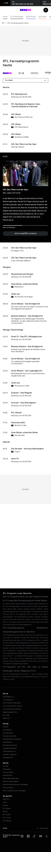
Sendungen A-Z (8, 697)
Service (5, 763)
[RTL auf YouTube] (40, 836)
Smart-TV (6, 718)
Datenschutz (7, 775)
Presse (5, 805)
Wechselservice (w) (10, 745)
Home (5, 828)
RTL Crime (6, 814)
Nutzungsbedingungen (11, 778)
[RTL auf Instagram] (28, 836)
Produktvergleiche (9, 736)
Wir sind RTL (7, 796)
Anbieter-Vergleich (10, 754)
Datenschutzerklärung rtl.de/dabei (15, 784)
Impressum (7, 769)
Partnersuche (8, 733)
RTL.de (5, 694)
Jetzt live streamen (25, 233)
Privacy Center (8, 772)
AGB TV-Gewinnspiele (11, 781)
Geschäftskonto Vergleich (12, 739)
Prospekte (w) (8, 757)
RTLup (5, 811)
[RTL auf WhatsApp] (46, 836)
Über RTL (6, 799)
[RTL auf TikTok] (34, 836)
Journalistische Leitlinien (12, 709)
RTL (3, 23)
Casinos (6, 727)
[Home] (25, 10)
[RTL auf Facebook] (22, 836)
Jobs (4, 802)
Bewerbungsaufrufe (10, 712)
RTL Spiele (7, 808)
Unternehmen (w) (9, 751)
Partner (6, 724)
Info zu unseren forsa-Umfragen (14, 791)
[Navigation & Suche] (45, 10)
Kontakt (6, 766)
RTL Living (6, 818)
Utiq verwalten (8, 787)
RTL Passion (7, 821)
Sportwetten (7, 730)
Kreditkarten (7, 742)
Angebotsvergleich (10, 748)
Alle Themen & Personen (12, 703)
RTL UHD (6, 715)
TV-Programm (8, 700)
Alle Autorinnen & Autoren (12, 706)
